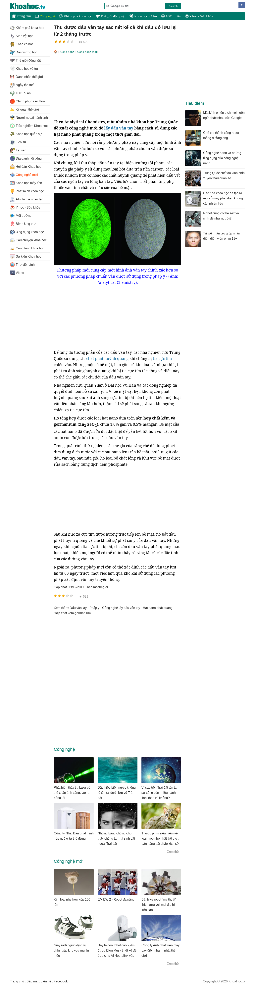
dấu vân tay (78, 608)
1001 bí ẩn (173, 16)
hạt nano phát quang (158, 608)
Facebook (61, 981)
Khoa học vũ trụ (145, 16)
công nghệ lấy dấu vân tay (121, 608)
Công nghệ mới (87, 51)
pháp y (94, 608)
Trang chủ (23, 16)
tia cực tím (162, 358)
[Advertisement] (117, 87)
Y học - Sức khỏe (201, 16)
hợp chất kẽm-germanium (72, 613)
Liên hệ (46, 981)
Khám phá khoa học (77, 16)
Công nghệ (47, 16)
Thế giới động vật (113, 16)
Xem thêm (174, 851)
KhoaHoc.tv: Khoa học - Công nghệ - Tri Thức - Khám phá (32, 6)
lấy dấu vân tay (118, 128)
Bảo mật (32, 981)
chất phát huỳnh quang (107, 358)
